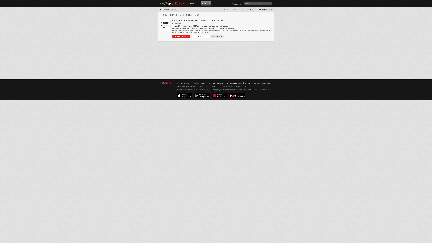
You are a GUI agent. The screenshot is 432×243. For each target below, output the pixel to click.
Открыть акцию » (181, 36)
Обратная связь (184, 83)
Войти (250, 9)
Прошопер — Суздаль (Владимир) (172, 3)
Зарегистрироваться (263, 9)
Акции (193, 3)
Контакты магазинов (235, 83)
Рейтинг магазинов (217, 83)
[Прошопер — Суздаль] (160, 9)
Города (249, 83)
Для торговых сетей (263, 83)
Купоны (206, 3)
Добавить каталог (200, 83)
